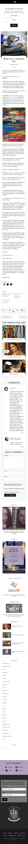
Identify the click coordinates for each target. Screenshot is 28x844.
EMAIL (14, 19)
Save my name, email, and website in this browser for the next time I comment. (13, 485)
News (4, 711)
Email (5, 476)
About (10, 833)
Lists (3, 705)
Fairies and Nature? (14, 374)
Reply (22, 432)
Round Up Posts (6, 724)
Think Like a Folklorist (8, 293)
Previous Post (6, 317)
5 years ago (12, 389)
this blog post (17, 204)
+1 (18, 310)
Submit (14, 25)
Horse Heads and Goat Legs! (14, 356)
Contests (4, 675)
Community (12, 835)
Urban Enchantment (7, 736)
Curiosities (5, 684)
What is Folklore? (6, 299)
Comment (6, 455)
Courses (4, 678)
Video (4, 739)
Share (5, 310)
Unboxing (5, 730)
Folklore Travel (6, 693)
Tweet (12, 310)
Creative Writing (6, 681)
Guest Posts (5, 699)
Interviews (5, 702)
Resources (5, 721)
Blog (5, 835)
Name (5, 470)
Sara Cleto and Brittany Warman (15, 439)
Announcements (6, 663)
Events (4, 687)
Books (4, 669)
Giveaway (5, 696)
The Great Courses (6, 727)
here (20, 169)
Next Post (22, 317)
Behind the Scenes (6, 666)
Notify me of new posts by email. (11, 492)
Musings (14, 67)
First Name (4, 787)
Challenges (5, 672)
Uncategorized (6, 733)
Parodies (4, 714)
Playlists (4, 718)
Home (4, 833)
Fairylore (4, 690)
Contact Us (21, 835)
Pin (15, 311)
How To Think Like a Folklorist (14, 339)
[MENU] (14, 2)
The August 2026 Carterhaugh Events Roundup (17, 643)
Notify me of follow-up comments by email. (14, 488)
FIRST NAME (14, 15)
